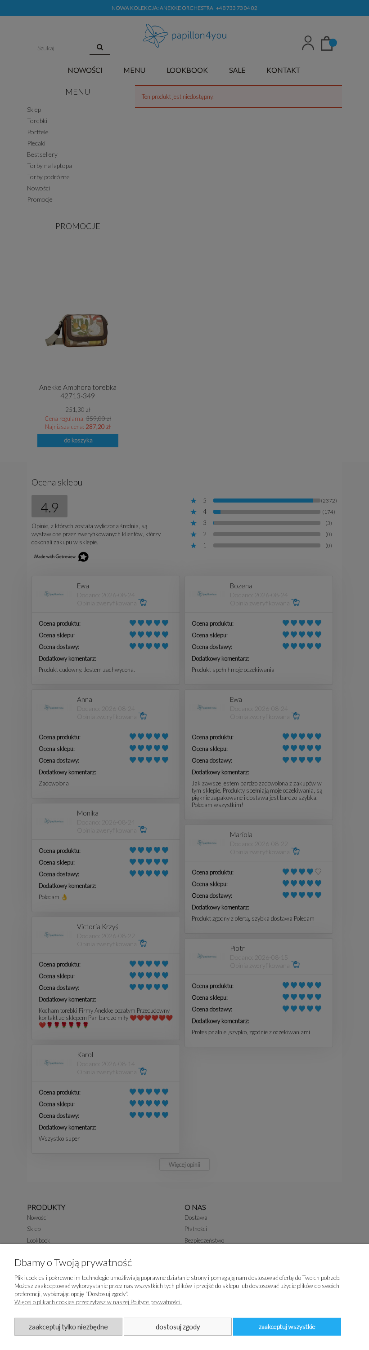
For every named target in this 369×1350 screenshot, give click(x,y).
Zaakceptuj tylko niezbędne (68, 1327)
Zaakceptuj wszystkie (287, 1326)
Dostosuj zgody (178, 1327)
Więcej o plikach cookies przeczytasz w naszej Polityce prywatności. (98, 1302)
